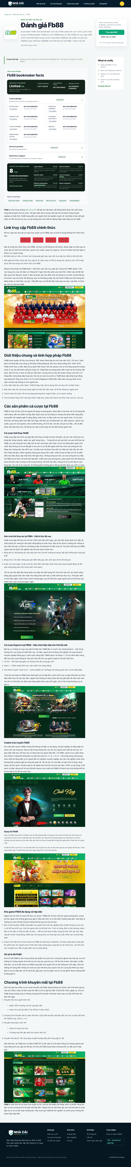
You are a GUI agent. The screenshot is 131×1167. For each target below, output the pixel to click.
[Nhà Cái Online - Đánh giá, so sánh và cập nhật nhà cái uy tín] (18, 3)
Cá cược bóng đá (56, 4)
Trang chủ (7, 14)
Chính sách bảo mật (94, 1141)
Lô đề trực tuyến (89, 4)
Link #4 (63, 240)
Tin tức (69, 1141)
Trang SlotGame (74, 200)
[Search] (122, 3)
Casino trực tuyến (73, 4)
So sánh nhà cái (104, 86)
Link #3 (50, 240)
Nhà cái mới (39, 200)
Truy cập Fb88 (111, 32)
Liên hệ (89, 1137)
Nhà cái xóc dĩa (51, 200)
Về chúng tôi (91, 1134)
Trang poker (62, 200)
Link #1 (25, 240)
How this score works (15, 186)
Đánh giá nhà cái (18, 14)
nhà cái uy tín (30, 210)
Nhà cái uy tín (41, 4)
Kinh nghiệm (72, 1137)
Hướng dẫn (103, 4)
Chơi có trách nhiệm (114, 1134)
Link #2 (38, 240)
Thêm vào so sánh (108, 37)
